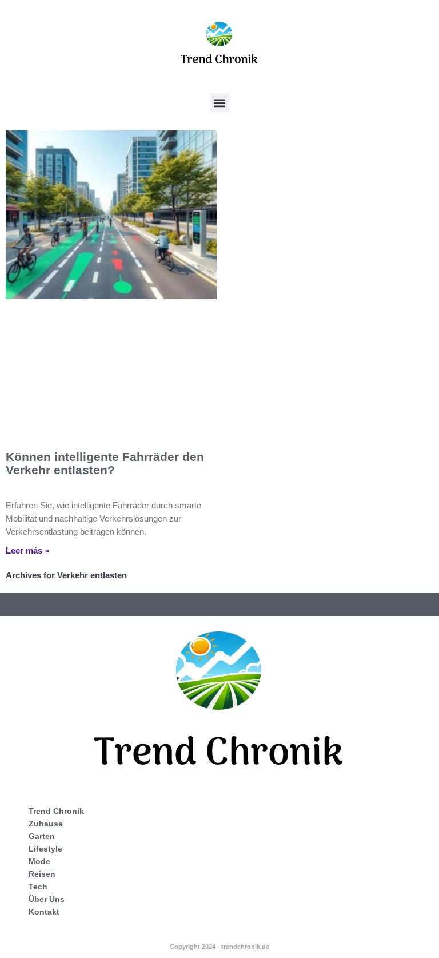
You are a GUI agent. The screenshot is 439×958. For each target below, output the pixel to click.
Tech (38, 886)
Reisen (42, 874)
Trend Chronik (56, 811)
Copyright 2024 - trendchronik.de (219, 946)
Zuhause (46, 823)
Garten (42, 836)
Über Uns (47, 899)
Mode (39, 861)
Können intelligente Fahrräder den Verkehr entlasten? (105, 463)
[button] (219, 102)
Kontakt (44, 911)
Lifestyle (45, 848)
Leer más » (27, 550)
